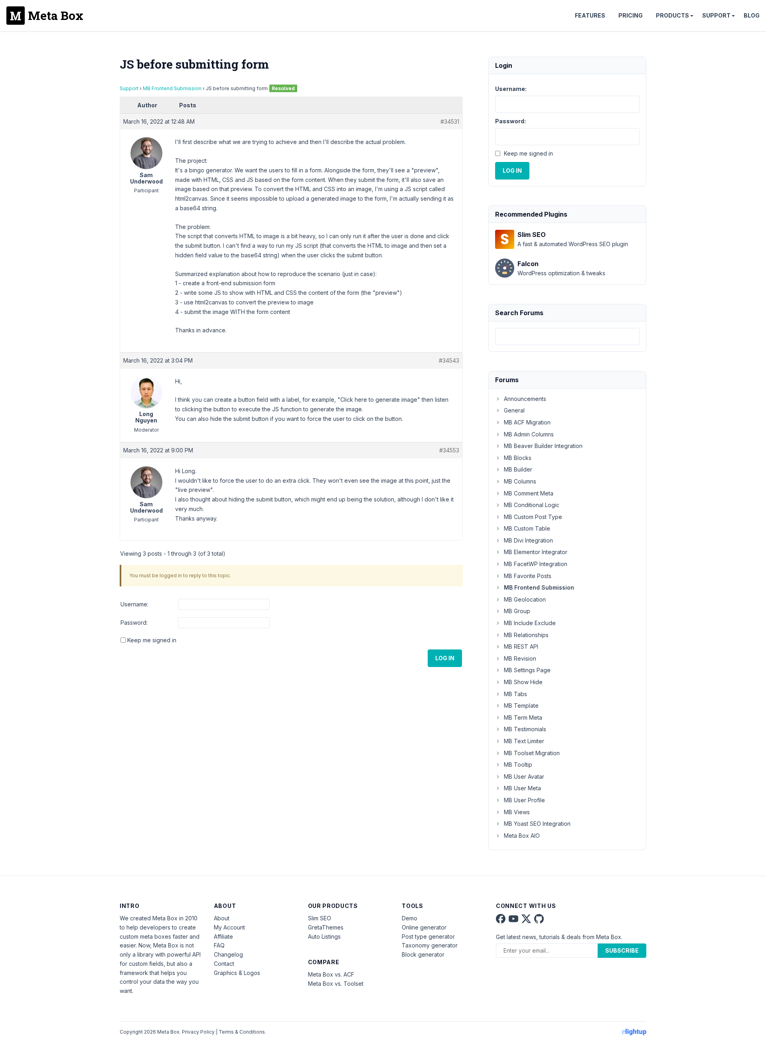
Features (590, 15)
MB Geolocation (525, 599)
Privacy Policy (198, 1032)
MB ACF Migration (527, 422)
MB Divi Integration (528, 540)
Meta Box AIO (522, 835)
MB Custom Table (527, 528)
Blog (752, 15)
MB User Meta (522, 788)
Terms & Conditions (242, 1032)
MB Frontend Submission (172, 88)
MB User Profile (524, 800)
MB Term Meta (523, 717)
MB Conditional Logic (531, 504)
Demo (409, 918)
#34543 (449, 360)
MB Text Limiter (524, 741)
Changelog (228, 954)
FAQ (219, 945)
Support (716, 15)
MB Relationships (526, 635)
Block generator (423, 954)
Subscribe (622, 950)
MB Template (521, 705)
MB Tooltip (518, 764)
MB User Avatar (524, 776)
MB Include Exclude (530, 623)
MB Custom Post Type (533, 516)
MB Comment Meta (528, 493)
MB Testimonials (525, 729)
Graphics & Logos (237, 972)
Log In (444, 658)
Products (672, 15)
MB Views (517, 812)
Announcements (525, 398)
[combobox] (567, 336)
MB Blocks (517, 457)
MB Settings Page (527, 670)
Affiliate (223, 936)
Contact (224, 963)
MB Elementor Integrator (535, 552)
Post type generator (428, 936)
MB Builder (518, 469)
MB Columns (520, 481)
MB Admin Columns (529, 434)
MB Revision (520, 658)
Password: (134, 622)
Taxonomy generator (430, 945)
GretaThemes (326, 927)
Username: (134, 604)
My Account (229, 927)
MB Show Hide (523, 682)
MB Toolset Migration (532, 753)
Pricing (630, 15)
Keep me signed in (151, 640)
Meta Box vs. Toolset (335, 983)
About (221, 918)
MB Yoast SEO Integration (537, 823)
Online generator (424, 927)
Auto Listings (324, 936)
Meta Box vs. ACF (331, 974)
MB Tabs (515, 694)
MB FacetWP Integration (535, 563)
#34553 (449, 450)
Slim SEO (319, 918)
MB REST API (521, 646)
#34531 (449, 121)
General (514, 410)
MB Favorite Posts (527, 575)
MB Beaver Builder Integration (543, 445)
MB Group (517, 611)
